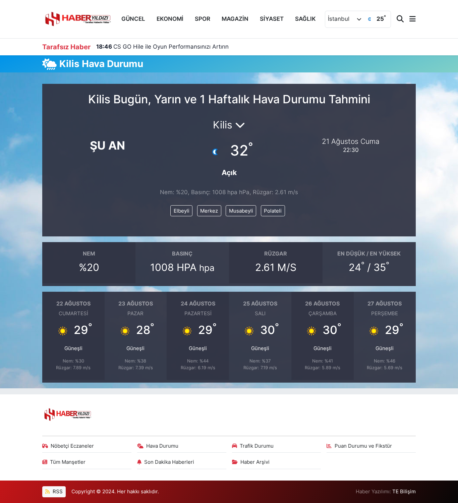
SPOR (202, 18)
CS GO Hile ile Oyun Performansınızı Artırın (162, 46)
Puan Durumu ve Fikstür (363, 446)
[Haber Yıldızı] (77, 18)
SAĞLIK (305, 18)
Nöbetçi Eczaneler (72, 446)
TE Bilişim (404, 492)
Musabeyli (241, 211)
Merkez (209, 211)
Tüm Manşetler (67, 462)
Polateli (273, 211)
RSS (57, 492)
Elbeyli (181, 211)
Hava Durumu (162, 446)
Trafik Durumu (257, 446)
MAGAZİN (235, 18)
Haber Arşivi (255, 462)
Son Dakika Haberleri (169, 462)
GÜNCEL (133, 18)
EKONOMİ (170, 18)
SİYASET (272, 18)
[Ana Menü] (410, 19)
